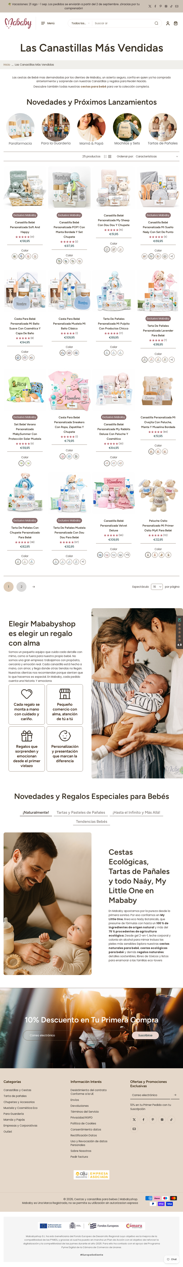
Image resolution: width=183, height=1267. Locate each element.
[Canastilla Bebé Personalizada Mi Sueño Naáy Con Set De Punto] (158, 187)
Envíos (75, 1100)
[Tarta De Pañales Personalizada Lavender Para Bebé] (158, 291)
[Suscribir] (175, 1095)
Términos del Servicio (85, 1112)
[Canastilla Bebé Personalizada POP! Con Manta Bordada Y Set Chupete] (69, 187)
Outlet (8, 1131)
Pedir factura (79, 1157)
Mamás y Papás (14, 1120)
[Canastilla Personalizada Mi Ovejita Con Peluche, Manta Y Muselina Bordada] (158, 390)
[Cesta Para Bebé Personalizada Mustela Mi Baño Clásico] (69, 291)
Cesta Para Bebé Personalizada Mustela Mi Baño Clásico (69, 323)
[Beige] (35, 256)
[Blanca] (158, 359)
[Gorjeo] (150, 6)
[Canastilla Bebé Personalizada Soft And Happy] (25, 187)
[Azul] (21, 256)
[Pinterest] (160, 6)
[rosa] (62, 456)
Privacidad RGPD (82, 1117)
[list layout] (105, 156)
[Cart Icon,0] (175, 23)
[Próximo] (33, 587)
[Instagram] (166, 6)
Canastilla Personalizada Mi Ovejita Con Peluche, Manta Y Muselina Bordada (158, 422)
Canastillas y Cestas (17, 1090)
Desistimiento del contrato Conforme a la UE (89, 1092)
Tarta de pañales (15, 1096)
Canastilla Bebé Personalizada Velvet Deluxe (113, 525)
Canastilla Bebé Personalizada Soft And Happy (25, 227)
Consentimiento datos (86, 1129)
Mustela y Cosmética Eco (21, 1108)
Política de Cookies (83, 1123)
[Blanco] (55, 561)
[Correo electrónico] (176, 6)
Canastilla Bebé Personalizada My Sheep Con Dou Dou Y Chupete (114, 220)
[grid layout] (110, 156)
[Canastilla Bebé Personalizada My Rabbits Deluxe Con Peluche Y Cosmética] (113, 390)
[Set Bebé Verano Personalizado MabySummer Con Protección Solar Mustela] (25, 390)
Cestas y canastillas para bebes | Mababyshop (105, 1199)
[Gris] (72, 261)
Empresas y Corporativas (20, 1125)
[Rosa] (28, 256)
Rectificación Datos (84, 1135)
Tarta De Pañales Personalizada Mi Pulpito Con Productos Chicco (114, 323)
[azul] (69, 456)
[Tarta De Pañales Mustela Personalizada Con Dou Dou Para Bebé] (69, 493)
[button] (179, 632)
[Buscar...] (156, 23)
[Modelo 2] (28, 463)
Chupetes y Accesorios (19, 1102)
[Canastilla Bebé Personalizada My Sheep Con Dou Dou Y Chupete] (113, 187)
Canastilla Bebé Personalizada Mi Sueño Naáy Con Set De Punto (158, 227)
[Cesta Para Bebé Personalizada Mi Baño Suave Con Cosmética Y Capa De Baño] (25, 291)
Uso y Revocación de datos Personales (89, 1143)
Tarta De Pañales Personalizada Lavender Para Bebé (158, 330)
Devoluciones (80, 1106)
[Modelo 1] (21, 463)
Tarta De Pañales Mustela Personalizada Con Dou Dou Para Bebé (69, 532)
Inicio (7, 64)
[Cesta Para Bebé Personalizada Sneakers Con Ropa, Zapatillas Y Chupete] (69, 390)
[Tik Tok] (171, 6)
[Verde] (14, 256)
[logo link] (20, 129)
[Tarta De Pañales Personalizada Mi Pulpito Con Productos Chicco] (113, 291)
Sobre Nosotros (81, 1151)
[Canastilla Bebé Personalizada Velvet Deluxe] (113, 493)
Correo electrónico (144, 1095)
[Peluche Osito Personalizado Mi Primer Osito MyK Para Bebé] (158, 493)
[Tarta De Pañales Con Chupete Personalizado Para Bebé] (25, 493)
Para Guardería (14, 1114)
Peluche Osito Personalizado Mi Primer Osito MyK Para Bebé (158, 525)
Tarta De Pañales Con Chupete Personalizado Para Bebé (25, 532)
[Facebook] (155, 6)
